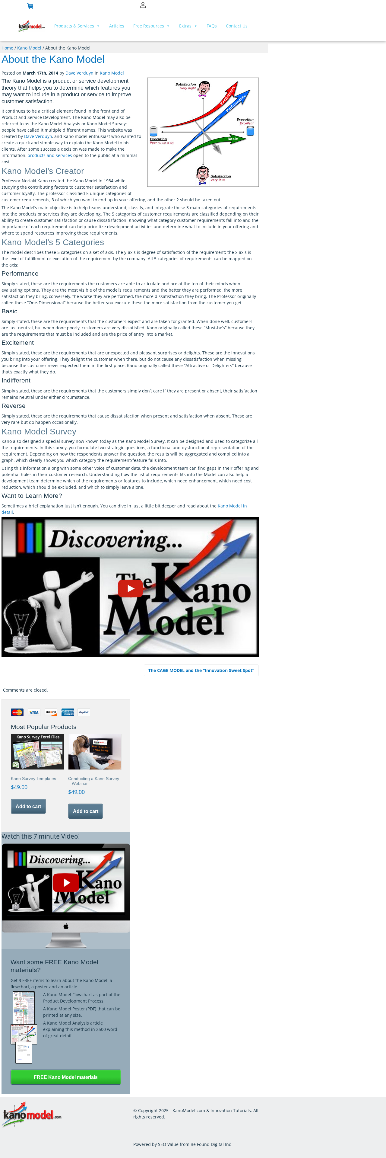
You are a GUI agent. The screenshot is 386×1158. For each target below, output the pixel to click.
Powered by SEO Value (156, 1144)
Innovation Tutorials (230, 1110)
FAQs (212, 26)
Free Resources (148, 26)
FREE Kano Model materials (66, 1077)
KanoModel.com (188, 1110)
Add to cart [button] (28, 806)
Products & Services (74, 26)
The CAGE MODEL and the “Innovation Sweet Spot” (201, 670)
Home (7, 48)
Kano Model (29, 48)
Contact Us (237, 26)
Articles (116, 26)
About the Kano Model (53, 59)
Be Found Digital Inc (211, 1144)
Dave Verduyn (79, 73)
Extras (185, 26)
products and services (49, 155)
